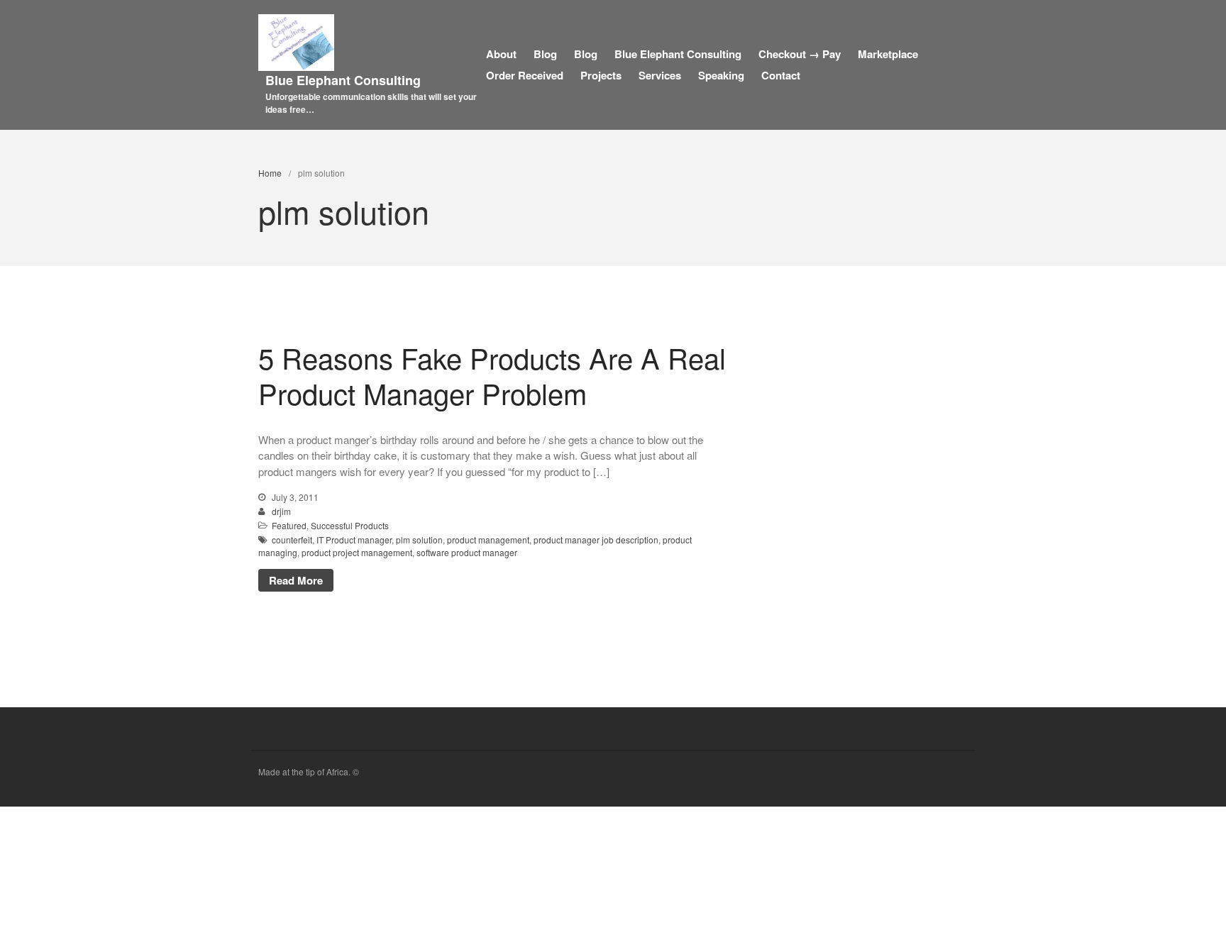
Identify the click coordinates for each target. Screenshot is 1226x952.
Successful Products (350, 525)
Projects (601, 75)
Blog (545, 54)
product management (488, 539)
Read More (296, 580)
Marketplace (888, 54)
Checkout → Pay (799, 54)
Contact (780, 75)
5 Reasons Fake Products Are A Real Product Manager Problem (492, 375)
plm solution (419, 539)
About (501, 54)
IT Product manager (354, 539)
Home (270, 173)
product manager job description (596, 539)
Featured (289, 525)
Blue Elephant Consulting (343, 80)
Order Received (524, 75)
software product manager (466, 552)
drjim (281, 511)
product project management (357, 552)
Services (660, 75)
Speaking (721, 75)
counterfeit (292, 539)
